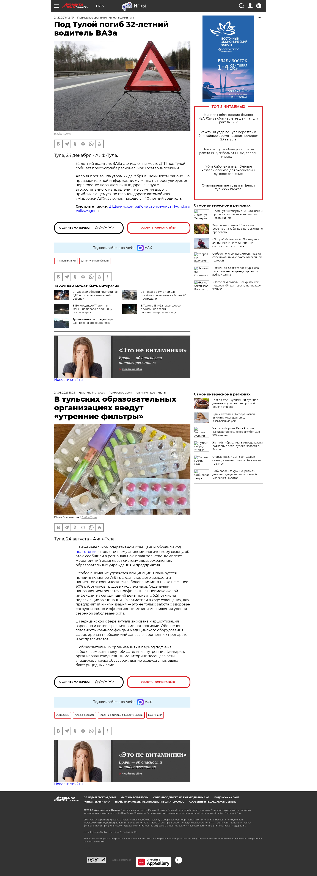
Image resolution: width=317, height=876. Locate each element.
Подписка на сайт (226, 797)
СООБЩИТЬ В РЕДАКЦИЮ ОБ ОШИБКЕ (212, 801)
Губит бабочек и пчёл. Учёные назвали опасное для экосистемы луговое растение (228, 170)
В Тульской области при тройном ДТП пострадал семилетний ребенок (95, 295)
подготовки (86, 552)
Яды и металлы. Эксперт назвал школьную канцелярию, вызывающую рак (233, 417)
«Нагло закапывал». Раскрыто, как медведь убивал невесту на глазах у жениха (236, 285)
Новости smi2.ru (68, 380)
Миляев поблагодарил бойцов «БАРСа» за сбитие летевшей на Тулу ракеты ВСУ (228, 118)
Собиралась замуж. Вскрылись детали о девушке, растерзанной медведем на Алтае (234, 474)
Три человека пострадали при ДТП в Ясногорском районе (93, 321)
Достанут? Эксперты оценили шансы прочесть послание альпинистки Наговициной (237, 214)
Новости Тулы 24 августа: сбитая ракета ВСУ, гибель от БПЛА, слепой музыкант (228, 153)
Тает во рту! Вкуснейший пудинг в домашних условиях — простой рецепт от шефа (235, 403)
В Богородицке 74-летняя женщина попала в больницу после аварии (92, 309)
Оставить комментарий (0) (158, 227)
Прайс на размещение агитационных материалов (149, 801)
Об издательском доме (100, 797)
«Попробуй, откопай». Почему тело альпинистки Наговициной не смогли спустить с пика (236, 243)
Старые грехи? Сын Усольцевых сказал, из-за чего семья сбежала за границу (236, 460)
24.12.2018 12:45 (64, 17)
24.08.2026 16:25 (64, 392)
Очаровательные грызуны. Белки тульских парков (228, 187)
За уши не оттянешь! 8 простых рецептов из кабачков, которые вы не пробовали (237, 229)
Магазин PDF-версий (134, 797)
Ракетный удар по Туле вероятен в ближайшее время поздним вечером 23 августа (228, 135)
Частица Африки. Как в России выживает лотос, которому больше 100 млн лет (236, 432)
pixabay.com (62, 133)
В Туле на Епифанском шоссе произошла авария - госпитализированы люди (160, 309)
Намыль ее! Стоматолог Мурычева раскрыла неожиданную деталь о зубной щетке (235, 271)
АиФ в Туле (89, 517)
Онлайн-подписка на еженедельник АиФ (181, 797)
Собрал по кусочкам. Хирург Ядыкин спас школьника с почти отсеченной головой (237, 257)
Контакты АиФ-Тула (97, 801)
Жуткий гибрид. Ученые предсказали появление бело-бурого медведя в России (237, 446)
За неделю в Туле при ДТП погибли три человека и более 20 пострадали (163, 295)
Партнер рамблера (121, 860)
